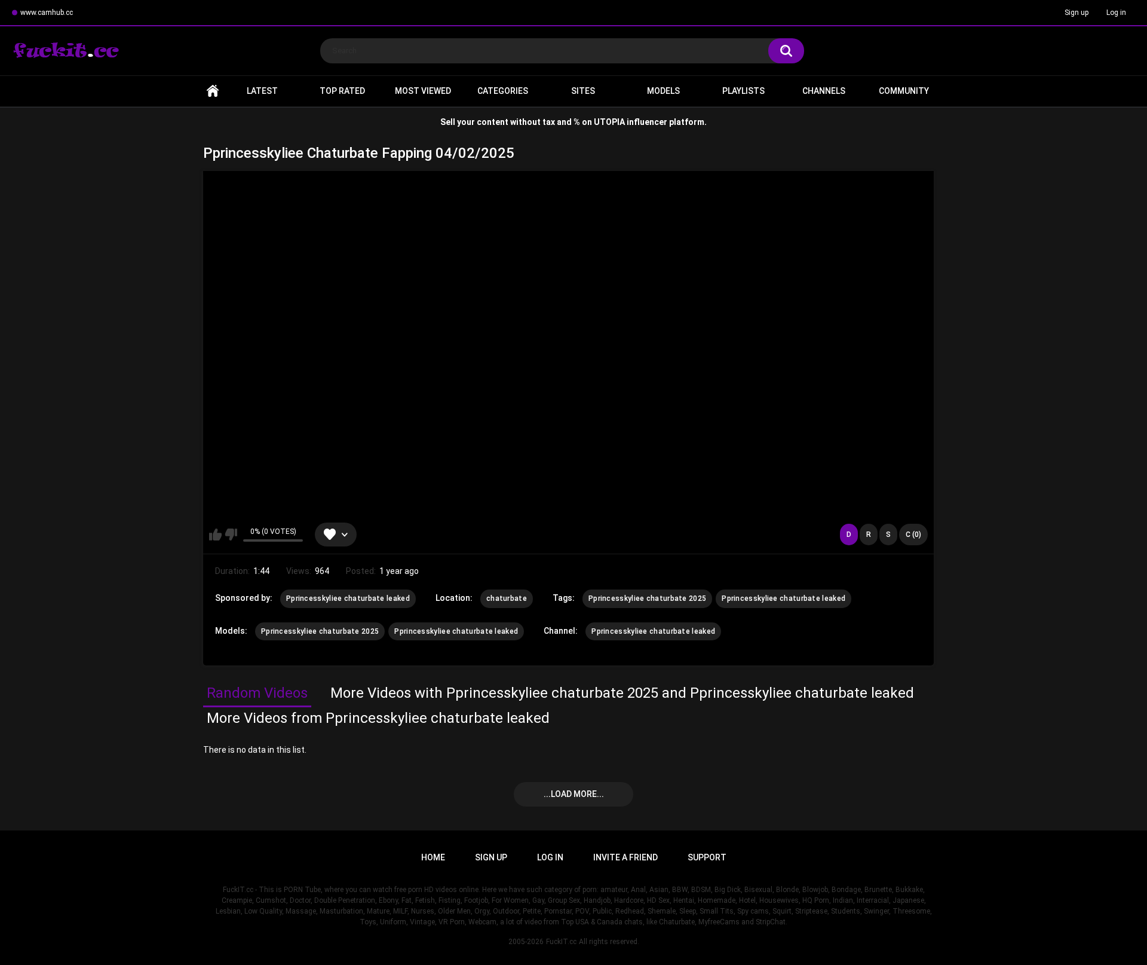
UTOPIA (609, 122)
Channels (823, 91)
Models (663, 91)
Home (212, 91)
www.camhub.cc (46, 12)
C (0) (913, 534)
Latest (262, 91)
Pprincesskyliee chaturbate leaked (348, 598)
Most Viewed (423, 91)
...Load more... (574, 794)
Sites (583, 91)
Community (904, 91)
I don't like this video (231, 534)
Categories (502, 91)
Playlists (743, 91)
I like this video (215, 534)
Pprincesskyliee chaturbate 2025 (647, 598)
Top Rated (342, 91)
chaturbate (506, 598)
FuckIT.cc (561, 941)
